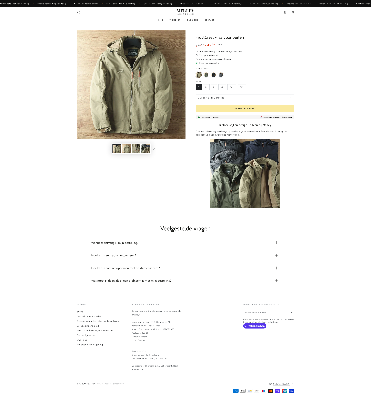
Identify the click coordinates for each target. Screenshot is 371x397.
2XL (232, 87)
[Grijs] (221, 75)
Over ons (82, 339)
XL (222, 87)
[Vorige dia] (108, 149)
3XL (242, 87)
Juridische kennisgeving (90, 344)
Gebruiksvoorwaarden (89, 316)
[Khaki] (199, 75)
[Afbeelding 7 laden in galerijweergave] (145, 148)
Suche (80, 311)
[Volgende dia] (154, 149)
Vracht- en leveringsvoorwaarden (95, 330)
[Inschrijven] (292, 312)
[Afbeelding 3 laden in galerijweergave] (136, 148)
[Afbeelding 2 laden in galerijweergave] (126, 148)
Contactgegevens (87, 335)
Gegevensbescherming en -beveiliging (98, 321)
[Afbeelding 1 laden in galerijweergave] (116, 148)
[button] (78, 12)
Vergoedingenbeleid (88, 325)
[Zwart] (213, 75)
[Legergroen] (206, 75)
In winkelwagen (245, 108)
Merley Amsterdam (92, 384)
